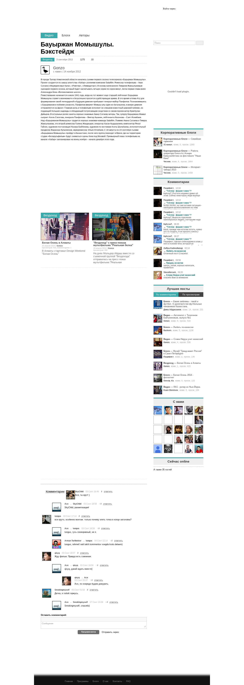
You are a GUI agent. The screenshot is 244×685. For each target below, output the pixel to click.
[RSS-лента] (158, 51)
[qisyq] (46, 556)
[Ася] (56, 507)
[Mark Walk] (178, 420)
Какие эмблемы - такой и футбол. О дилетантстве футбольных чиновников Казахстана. (182, 304)
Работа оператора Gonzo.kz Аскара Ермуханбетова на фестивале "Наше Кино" (182, 155)
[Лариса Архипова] (199, 429)
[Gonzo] (69, 19)
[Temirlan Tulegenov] (178, 439)
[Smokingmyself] (46, 593)
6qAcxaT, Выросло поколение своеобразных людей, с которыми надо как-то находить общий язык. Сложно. (182, 218)
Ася (66, 504)
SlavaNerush (169, 272)
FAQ (128, 681)
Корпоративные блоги (175, 139)
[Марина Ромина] (199, 439)
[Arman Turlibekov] (56, 544)
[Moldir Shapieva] (188, 410)
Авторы (84, 35)
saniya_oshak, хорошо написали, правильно (179, 266)
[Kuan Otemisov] (188, 439)
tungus (58, 516)
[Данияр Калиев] (168, 448)
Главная (69, 681)
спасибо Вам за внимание (175, 277)
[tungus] (46, 519)
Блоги (66, 35)
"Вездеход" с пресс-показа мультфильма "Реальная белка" (113, 243)
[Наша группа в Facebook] (168, 51)
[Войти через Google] (195, 9)
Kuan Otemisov (170, 390)
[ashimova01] (188, 429)
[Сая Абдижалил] (178, 410)
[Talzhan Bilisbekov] (168, 439)
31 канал (167, 144)
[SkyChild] (70, 494)
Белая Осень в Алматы (189, 363)
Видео (49, 35)
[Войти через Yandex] (200, 9)
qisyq (57, 553)
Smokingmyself (62, 590)
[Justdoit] (158, 439)
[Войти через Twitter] (190, 9)
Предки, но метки (173, 263)
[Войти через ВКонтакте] (185, 9)
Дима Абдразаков (172, 309)
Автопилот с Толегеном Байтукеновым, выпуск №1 (180, 316)
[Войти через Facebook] (180, 9)
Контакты (117, 681)
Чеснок (166, 161)
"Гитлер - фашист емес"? (177, 191)
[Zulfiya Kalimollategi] (199, 410)
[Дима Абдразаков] (199, 420)
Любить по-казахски (174, 251)
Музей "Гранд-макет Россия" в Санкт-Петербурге (182, 352)
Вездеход (168, 363)
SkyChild (79, 491)
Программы (82, 681)
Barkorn (167, 330)
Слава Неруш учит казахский (179, 275)
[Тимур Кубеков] (168, 410)
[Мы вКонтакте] (188, 51)
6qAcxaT (167, 224)
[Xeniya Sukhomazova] (188, 448)
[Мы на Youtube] (199, 51)
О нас (106, 681)
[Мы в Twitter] (178, 51)
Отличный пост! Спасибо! (175, 253)
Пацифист (168, 188)
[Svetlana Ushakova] (168, 429)
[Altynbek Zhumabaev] (199, 448)
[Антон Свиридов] (158, 420)
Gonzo (166, 321)
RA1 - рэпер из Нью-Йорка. (187, 387)
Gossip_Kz (168, 381)
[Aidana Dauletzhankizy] (158, 429)
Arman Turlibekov (73, 541)
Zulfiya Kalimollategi (173, 248)
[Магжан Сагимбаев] (178, 448)
